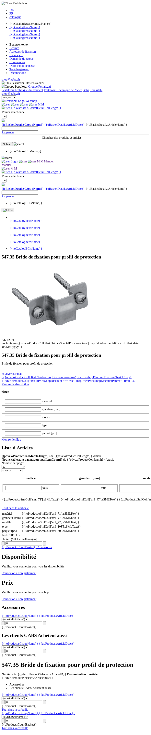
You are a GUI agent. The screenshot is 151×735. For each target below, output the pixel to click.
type (44, 425)
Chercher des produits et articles (61, 137)
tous (45, 487)
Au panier (8, 132)
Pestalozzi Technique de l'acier (63, 90)
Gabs (86, 90)
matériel (47, 401)
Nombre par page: (13, 463)
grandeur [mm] (51, 409)
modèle (46, 417)
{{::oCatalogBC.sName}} (25, 248)
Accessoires (44, 547)
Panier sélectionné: (13, 112)
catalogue (15, 17)
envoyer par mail (12, 373)
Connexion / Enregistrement (19, 573)
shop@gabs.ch (11, 79)
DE (11, 10)
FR (11, 13)
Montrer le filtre (11, 439)
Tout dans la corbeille (15, 508)
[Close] (8, 210)
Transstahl (96, 90)
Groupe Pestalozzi (39, 86)
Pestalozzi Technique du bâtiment (22, 90)
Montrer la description (15, 384)
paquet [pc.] (49, 433)
